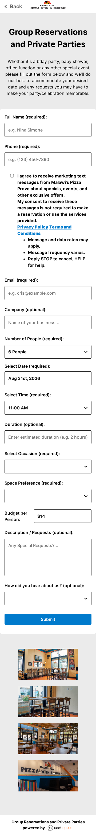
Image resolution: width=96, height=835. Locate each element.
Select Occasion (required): (32, 453)
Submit (48, 619)
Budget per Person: (16, 516)
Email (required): (21, 280)
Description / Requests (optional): (39, 532)
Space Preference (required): (34, 483)
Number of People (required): (34, 338)
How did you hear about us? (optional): (44, 585)
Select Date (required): (27, 366)
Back (12, 6)
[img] (48, 664)
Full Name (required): (26, 117)
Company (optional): (26, 309)
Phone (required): (22, 146)
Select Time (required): (28, 394)
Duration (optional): (25, 424)
